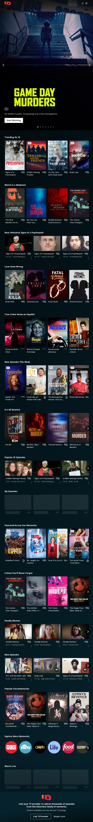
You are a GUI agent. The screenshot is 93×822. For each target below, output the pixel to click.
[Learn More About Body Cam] (59, 646)
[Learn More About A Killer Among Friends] (31, 482)
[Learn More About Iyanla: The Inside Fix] (88, 757)
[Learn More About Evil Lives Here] (31, 757)
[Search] (82, 3)
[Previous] (3, 65)
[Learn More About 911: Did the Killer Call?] (31, 646)
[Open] (86, 3)
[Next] (89, 65)
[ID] (8, 3)
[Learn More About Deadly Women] (31, 612)
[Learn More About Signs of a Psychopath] (31, 257)
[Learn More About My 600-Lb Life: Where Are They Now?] (59, 757)
